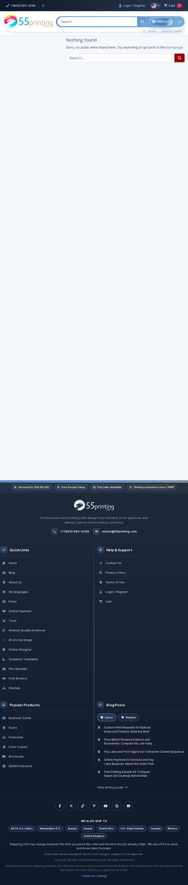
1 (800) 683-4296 (23, 5)
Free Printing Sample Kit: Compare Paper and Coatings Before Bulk (127, 773)
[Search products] (142, 21)
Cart (174, 5)
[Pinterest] (94, 806)
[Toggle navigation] (179, 22)
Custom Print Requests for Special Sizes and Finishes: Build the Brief (127, 729)
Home (152, 31)
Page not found (171, 31)
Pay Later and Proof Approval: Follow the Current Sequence (144, 751)
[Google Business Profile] (117, 806)
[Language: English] (155, 6)
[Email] (128, 806)
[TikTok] (82, 806)
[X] (71, 806)
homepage (174, 47)
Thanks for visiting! (94, 876)
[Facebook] (59, 806)
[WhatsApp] (43, 5)
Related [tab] (130, 717)
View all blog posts (110, 787)
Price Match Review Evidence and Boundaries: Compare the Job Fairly (128, 741)
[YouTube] (105, 806)
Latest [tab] (109, 717)
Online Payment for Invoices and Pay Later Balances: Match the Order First (129, 761)
